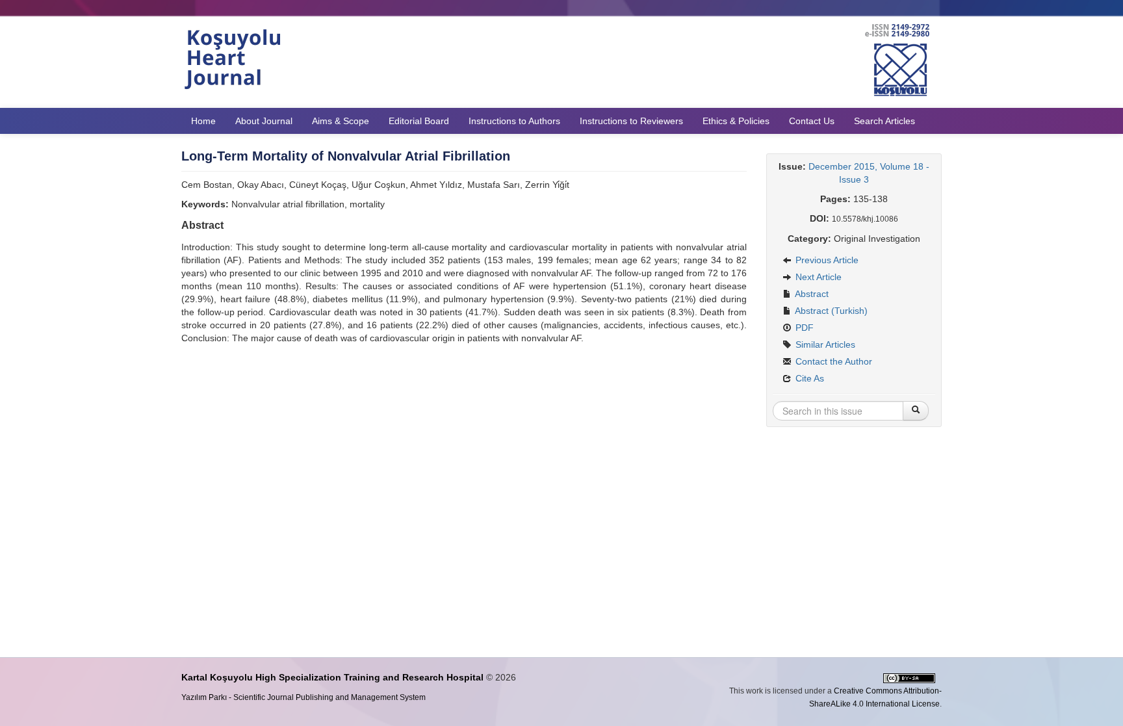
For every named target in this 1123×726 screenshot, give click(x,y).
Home (203, 121)
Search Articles (884, 121)
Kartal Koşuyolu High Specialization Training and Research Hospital (332, 677)
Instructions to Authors (514, 121)
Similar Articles (824, 344)
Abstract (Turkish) (830, 310)
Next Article (817, 277)
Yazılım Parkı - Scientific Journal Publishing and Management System (303, 697)
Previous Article (825, 260)
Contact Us (811, 121)
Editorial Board (419, 121)
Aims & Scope (340, 121)
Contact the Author (832, 361)
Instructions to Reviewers (631, 121)
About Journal (263, 121)
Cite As (808, 378)
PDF (803, 327)
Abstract (811, 294)
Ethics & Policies (736, 121)
